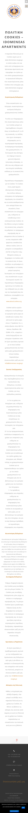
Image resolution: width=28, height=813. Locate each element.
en (26, 6)
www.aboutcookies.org (14, 301)
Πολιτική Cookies (14, 798)
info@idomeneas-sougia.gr (14, 363)
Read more (14, 811)
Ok (23, 807)
